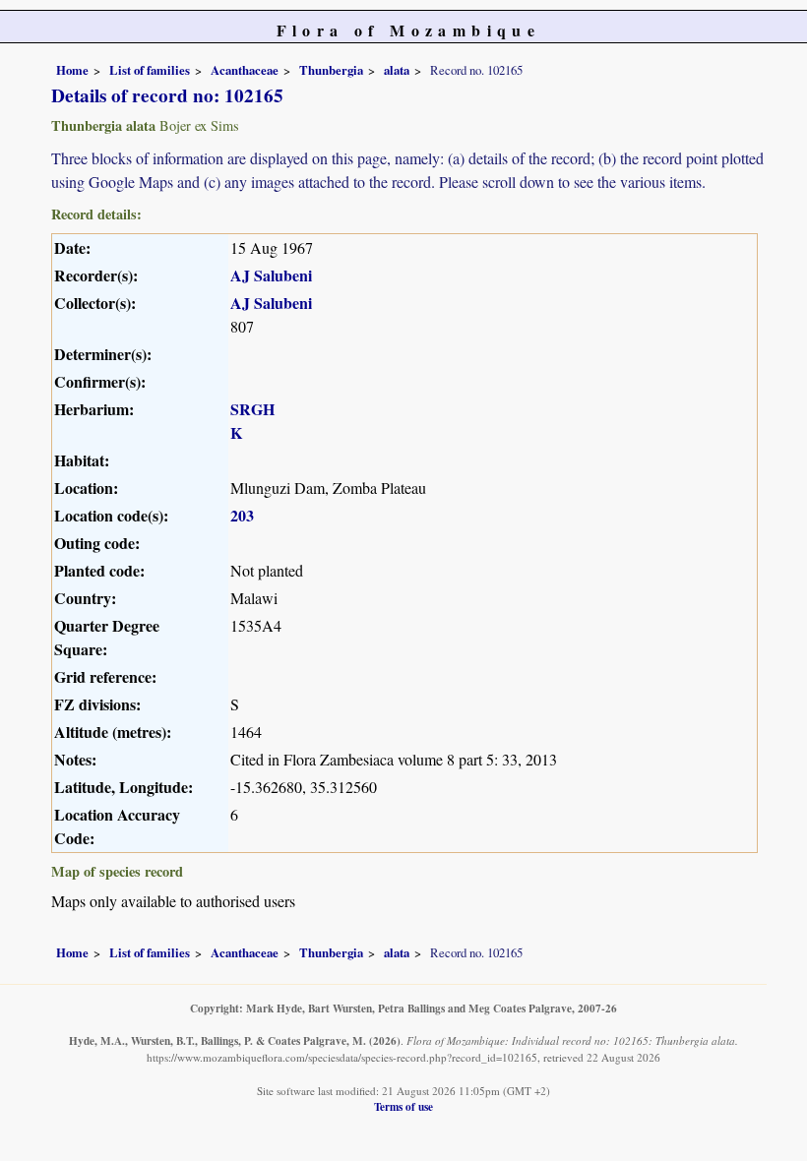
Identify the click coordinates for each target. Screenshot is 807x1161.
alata (396, 70)
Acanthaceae (245, 70)
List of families (149, 70)
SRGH (252, 408)
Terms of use (403, 1106)
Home (72, 70)
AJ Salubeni (271, 275)
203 (242, 515)
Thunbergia (331, 70)
